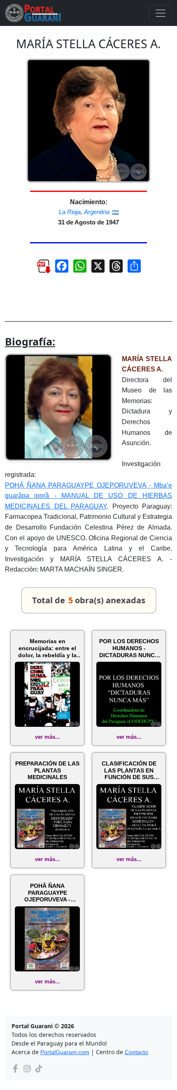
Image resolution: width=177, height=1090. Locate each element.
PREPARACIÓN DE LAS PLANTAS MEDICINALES (47, 770)
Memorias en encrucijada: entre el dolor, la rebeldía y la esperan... (47, 648)
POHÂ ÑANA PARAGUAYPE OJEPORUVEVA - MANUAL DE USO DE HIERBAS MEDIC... (48, 892)
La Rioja (70, 211)
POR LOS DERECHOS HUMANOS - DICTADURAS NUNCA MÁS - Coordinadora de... (129, 648)
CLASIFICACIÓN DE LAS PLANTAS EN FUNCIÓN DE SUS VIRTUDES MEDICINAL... (129, 770)
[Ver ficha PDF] (39, 269)
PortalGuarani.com (64, 1052)
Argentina (96, 211)
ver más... (47, 737)
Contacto (136, 1052)
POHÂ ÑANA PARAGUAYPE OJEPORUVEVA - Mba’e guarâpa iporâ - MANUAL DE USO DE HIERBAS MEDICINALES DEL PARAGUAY (88, 496)
